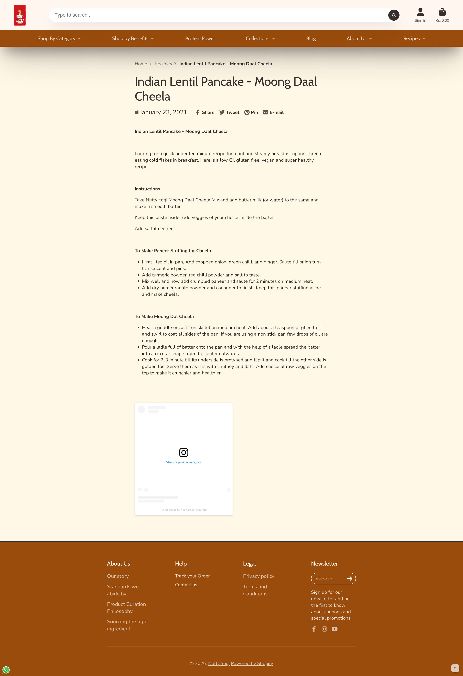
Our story (118, 576)
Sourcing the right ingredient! (127, 625)
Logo (20, 15)
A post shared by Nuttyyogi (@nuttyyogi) (184, 509)
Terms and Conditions (255, 590)
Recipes (411, 38)
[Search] (393, 15)
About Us (357, 38)
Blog (311, 38)
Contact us (186, 585)
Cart (442, 15)
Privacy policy (258, 576)
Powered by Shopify (252, 663)
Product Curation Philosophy (126, 608)
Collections (257, 38)
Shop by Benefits (130, 38)
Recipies (163, 64)
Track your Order (192, 576)
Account (420, 15)
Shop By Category (56, 38)
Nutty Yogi (219, 663)
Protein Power (200, 38)
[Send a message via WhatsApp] (6, 670)
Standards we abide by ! (123, 590)
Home (141, 64)
